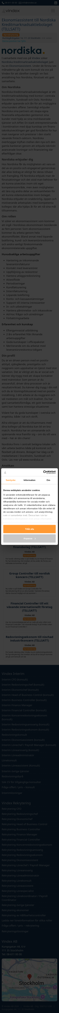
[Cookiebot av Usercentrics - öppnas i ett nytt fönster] (43, 472)
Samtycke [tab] (11, 480)
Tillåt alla (29, 529)
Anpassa (27, 538)
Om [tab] (48, 480)
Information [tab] (29, 480)
